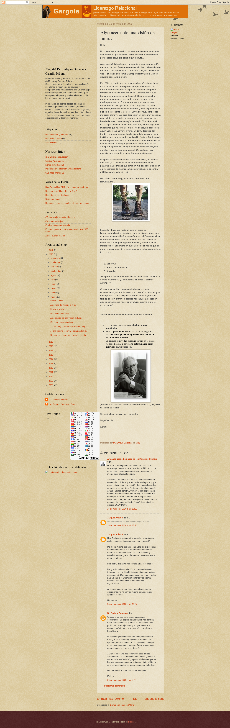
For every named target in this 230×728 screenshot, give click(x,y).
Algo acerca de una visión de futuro (66, 318)
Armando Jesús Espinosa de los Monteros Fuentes (132, 459)
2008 (51, 385)
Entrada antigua (154, 698)
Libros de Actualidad (54, 165)
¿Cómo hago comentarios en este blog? (68, 326)
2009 (51, 381)
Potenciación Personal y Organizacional (63, 169)
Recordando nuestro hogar (57, 195)
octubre (54, 266)
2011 (51, 372)
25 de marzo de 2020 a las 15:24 (122, 525)
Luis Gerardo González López (62, 404)
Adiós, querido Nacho (55, 236)
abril (53, 292)
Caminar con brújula (54, 221)
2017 (51, 350)
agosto (54, 275)
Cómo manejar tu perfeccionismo (60, 217)
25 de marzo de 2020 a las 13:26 (122, 509)
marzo (54, 297)
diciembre (55, 258)
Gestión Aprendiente (54, 161)
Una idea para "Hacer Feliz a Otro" (61, 191)
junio (53, 284)
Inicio (134, 698)
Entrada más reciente (110, 698)
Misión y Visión (57, 309)
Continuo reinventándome (61, 322)
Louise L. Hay (56, 300)
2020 (51, 254)
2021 (51, 250)
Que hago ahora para (54, 173)
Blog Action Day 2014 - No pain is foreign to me (66, 187)
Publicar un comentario (114, 686)
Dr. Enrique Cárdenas (117, 613)
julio (53, 279)
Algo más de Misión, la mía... (63, 305)
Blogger (131, 722)
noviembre (56, 262)
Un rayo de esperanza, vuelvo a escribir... (69, 335)
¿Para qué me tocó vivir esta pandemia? (68, 331)
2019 (51, 342)
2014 (51, 359)
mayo (54, 288)
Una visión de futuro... (60, 313)
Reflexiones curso (53, 138)
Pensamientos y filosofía (56, 134)
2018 (51, 346)
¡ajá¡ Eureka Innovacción (56, 157)
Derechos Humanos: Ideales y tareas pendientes (67, 203)
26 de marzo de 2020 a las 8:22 (121, 680)
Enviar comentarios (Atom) (122, 705)
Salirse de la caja (53, 199)
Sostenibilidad (51, 142)
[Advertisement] (64, 42)
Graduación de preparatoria (57, 225)
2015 (51, 355)
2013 (51, 363)
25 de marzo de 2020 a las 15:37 (122, 604)
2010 (51, 376)
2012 (51, 368)
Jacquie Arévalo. (115, 518)
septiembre (56, 271)
